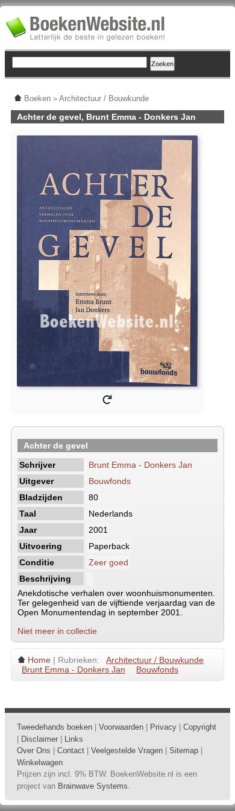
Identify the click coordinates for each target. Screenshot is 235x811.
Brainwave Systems (93, 786)
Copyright (199, 727)
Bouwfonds (110, 481)
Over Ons (34, 750)
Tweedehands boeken (54, 727)
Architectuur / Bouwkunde (155, 660)
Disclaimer (39, 739)
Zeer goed (108, 562)
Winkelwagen (40, 762)
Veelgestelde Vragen (127, 750)
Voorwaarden (121, 727)
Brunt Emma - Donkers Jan (140, 465)
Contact (70, 750)
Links (73, 739)
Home (39, 660)
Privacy (163, 727)
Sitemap (183, 750)
